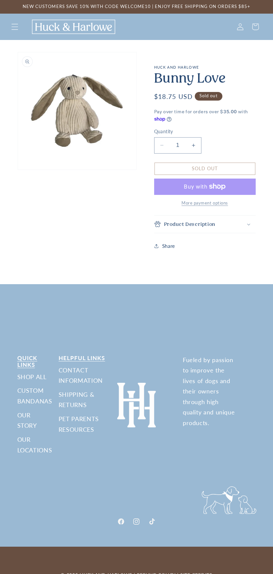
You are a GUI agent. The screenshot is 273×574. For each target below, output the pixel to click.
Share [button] (168, 246)
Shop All (32, 376)
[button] (14, 26)
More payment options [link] (204, 203)
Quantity (163, 131)
